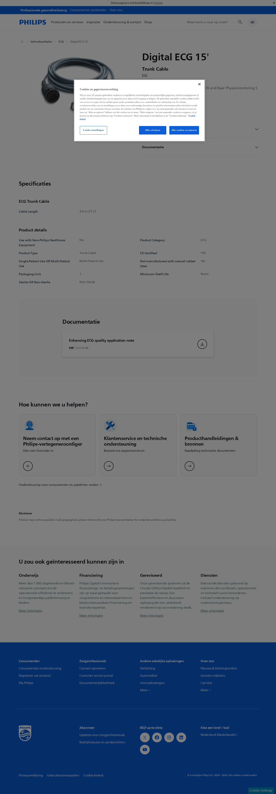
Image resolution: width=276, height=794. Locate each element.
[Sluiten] (199, 84)
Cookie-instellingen (93, 130)
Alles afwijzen (152, 130)
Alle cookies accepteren (184, 130)
